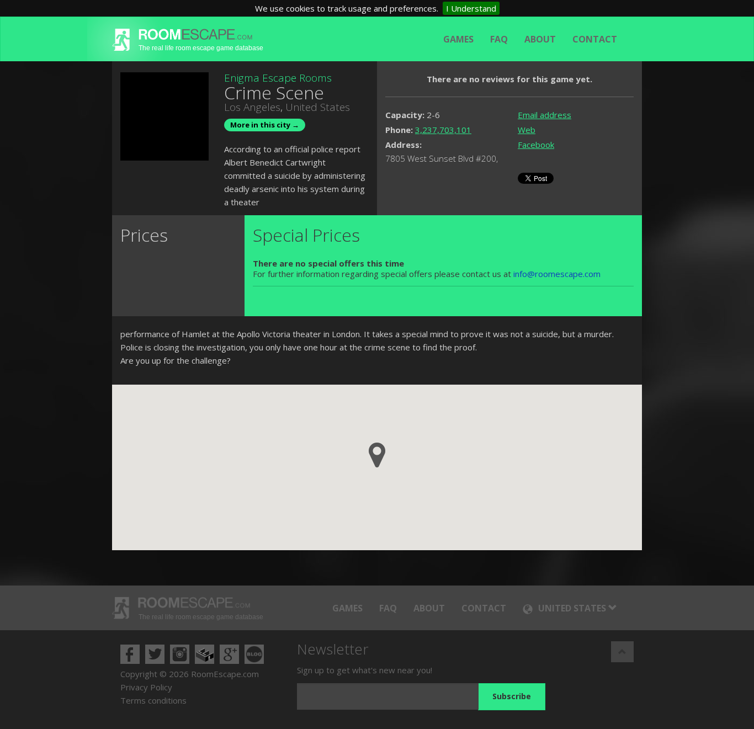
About (540, 39)
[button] (377, 455)
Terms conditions (153, 700)
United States (317, 107)
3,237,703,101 (443, 129)
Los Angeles (252, 107)
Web (526, 129)
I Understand (471, 8)
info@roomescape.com (557, 273)
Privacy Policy (146, 687)
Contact (594, 39)
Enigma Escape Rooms (278, 78)
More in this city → (264, 125)
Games (458, 39)
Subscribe (511, 696)
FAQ (499, 39)
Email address (544, 114)
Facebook (536, 144)
